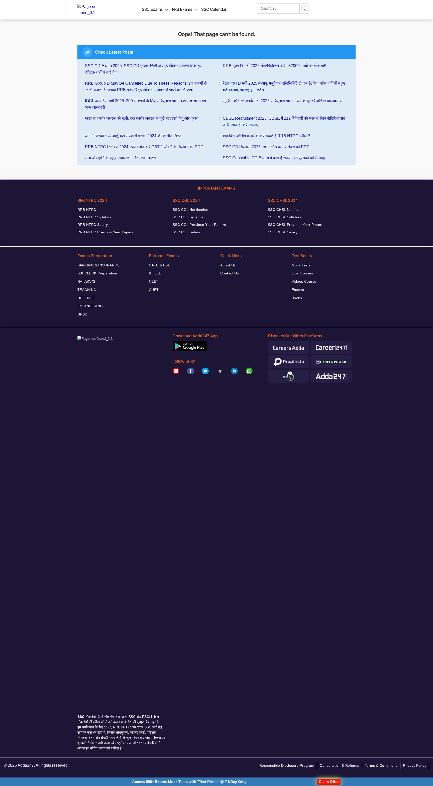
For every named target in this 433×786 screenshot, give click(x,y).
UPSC (82, 314)
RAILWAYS (86, 281)
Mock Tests (301, 265)
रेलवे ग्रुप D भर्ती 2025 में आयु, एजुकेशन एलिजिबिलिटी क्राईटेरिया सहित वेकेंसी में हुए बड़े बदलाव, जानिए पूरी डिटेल (284, 86)
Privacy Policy (414, 765)
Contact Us (229, 273)
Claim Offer (329, 781)
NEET (154, 281)
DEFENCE (86, 298)
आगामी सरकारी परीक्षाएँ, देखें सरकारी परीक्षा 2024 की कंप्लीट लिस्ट (133, 136)
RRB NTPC (86, 210)
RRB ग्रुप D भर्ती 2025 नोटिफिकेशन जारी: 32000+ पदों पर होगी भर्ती (274, 66)
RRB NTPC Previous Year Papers (105, 232)
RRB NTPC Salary (92, 225)
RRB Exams (182, 9)
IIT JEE (155, 273)
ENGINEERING (90, 306)
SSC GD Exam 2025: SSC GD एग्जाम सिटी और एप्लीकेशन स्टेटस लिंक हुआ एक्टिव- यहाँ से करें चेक (144, 69)
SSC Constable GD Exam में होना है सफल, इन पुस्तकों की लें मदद (274, 158)
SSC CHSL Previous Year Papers (295, 225)
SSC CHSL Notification (287, 210)
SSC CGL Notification (190, 210)
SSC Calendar (214, 9)
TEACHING (86, 290)
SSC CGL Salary (186, 232)
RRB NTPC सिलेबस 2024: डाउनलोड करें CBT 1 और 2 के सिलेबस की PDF (144, 147)
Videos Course (304, 281)
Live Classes (302, 273)
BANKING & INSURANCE (98, 265)
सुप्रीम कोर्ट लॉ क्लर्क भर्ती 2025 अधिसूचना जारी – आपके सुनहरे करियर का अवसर (282, 101)
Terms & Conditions (381, 765)
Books (297, 298)
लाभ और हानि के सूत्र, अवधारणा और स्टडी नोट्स (120, 158)
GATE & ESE (159, 265)
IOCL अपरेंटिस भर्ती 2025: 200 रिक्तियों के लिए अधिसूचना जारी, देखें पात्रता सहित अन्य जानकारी (145, 104)
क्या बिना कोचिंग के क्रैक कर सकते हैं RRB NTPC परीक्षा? (266, 136)
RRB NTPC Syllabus (94, 217)
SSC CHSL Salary (282, 232)
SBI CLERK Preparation (97, 273)
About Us (228, 265)
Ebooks (298, 290)
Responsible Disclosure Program (286, 765)
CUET (154, 290)
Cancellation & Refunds (339, 765)
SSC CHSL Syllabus (284, 217)
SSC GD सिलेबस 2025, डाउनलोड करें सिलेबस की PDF (266, 147)
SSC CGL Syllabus (188, 217)
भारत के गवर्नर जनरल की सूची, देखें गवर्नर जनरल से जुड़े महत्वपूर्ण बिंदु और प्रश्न (141, 118)
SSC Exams (152, 9)
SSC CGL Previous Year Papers (199, 225)
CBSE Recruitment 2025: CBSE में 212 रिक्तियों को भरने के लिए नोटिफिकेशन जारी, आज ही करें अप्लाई (284, 121)
